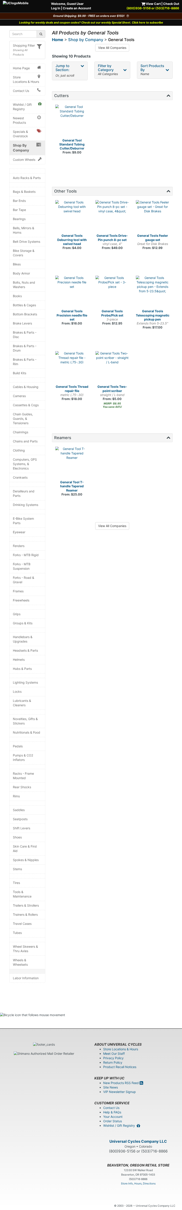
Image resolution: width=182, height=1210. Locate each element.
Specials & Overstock (20, 134)
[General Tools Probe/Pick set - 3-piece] (112, 292)
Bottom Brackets (25, 314)
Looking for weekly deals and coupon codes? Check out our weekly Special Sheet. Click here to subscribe (91, 22)
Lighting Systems (25, 682)
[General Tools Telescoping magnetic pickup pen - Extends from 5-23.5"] (153, 292)
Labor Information (26, 978)
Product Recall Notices (119, 1067)
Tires (16, 883)
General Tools (121, 39)
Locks (17, 691)
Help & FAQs (112, 1112)
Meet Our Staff (114, 1053)
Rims (16, 796)
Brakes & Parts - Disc (24, 334)
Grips (16, 614)
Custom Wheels (24, 159)
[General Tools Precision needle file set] (72, 292)
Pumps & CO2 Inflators (23, 757)
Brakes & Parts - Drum (24, 348)
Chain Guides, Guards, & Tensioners (23, 418)
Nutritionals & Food (26, 732)
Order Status (112, 1121)
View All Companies (112, 48)
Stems (17, 869)
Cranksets (20, 477)
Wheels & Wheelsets (20, 962)
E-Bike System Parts (23, 521)
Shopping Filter (24, 45)
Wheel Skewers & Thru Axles (25, 949)
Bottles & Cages (24, 305)
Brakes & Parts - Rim (24, 362)
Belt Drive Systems (26, 241)
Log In (55, 8)
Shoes (17, 837)
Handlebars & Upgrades (22, 639)
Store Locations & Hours (26, 79)
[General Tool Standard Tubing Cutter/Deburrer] (72, 121)
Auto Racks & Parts (27, 178)
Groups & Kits (22, 623)
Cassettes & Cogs (26, 405)
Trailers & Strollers (26, 905)
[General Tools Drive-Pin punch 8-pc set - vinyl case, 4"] (112, 217)
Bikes (17, 264)
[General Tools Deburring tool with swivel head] (72, 217)
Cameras (19, 396)
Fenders (18, 546)
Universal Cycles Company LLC (138, 1141)
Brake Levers (22, 323)
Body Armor (21, 273)
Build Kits (19, 373)
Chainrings (20, 432)
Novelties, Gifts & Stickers (25, 721)
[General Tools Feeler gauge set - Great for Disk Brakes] (153, 217)
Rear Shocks (22, 787)
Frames (18, 591)
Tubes (17, 933)
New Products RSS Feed (121, 1083)
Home (57, 39)
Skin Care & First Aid (25, 848)
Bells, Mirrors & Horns (23, 230)
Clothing (19, 450)
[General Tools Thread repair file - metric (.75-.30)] (72, 368)
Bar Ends (19, 201)
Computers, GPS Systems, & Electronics (25, 464)
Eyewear (19, 532)
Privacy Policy (113, 1058)
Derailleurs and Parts (23, 493)
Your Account (113, 1116)
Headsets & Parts (25, 650)
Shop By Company (21, 147)
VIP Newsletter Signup (119, 1092)
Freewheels (21, 600)
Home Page (21, 68)
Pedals (18, 746)
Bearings (19, 219)
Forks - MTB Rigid (26, 555)
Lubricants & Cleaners (22, 703)
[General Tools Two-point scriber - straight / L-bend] (112, 368)
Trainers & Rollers (25, 914)
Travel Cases (22, 923)
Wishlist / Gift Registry (22, 107)
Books (17, 296)
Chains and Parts (25, 441)
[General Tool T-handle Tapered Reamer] (72, 463)
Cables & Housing (25, 387)
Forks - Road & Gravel (23, 580)
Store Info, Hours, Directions (138, 1183)
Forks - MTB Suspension (21, 566)
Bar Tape (19, 210)
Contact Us (21, 91)
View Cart (153, 4)
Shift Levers (21, 828)
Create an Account (77, 8)
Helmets (19, 659)
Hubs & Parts (22, 669)
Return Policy (112, 1062)
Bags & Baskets (24, 191)
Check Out (171, 4)
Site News (110, 1087)
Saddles (19, 810)
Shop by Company (85, 39)
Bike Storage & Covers (23, 253)
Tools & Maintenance (22, 894)
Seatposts (20, 819)
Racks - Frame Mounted (23, 776)
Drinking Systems (25, 505)
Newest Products (19, 120)
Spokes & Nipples (26, 860)
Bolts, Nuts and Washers (24, 285)
